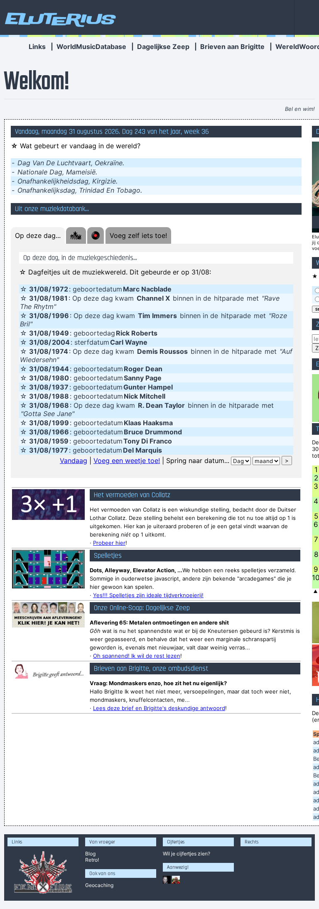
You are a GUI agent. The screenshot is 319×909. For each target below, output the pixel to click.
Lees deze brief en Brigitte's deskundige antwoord (159, 708)
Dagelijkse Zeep (163, 46)
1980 (60, 378)
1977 (60, 450)
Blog (90, 853)
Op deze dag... (38, 235)
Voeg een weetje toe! (126, 460)
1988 (60, 396)
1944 (60, 369)
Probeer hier (109, 542)
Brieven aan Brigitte (232, 46)
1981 (60, 298)
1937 (60, 387)
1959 (60, 441)
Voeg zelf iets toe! (138, 235)
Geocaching (99, 885)
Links (37, 46)
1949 (60, 333)
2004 (61, 342)
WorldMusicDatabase (91, 46)
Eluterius (59, 18)
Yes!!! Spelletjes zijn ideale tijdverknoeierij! (148, 595)
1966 (60, 432)
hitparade (229, 298)
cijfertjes (186, 853)
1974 (60, 351)
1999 (60, 423)
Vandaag (73, 460)
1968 (60, 405)
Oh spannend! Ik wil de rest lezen (136, 655)
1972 (60, 289)
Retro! (92, 860)
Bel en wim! (300, 108)
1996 (60, 315)
